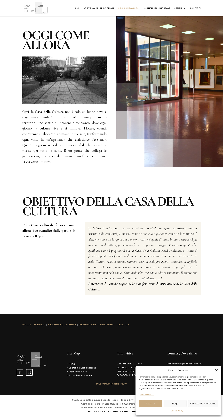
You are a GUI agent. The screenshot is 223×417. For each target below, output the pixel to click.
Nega (175, 403)
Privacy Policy (103, 383)
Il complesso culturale (156, 8)
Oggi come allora (128, 8)
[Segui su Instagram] (29, 372)
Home (77, 8)
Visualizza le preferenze (203, 403)
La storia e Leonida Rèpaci (99, 8)
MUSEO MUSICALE (87, 324)
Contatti (195, 8)
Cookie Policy (177, 410)
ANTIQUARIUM (107, 324)
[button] (216, 370)
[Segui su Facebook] (20, 372)
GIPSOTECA (71, 324)
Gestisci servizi (147, 394)
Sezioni (178, 8)
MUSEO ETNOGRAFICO (33, 324)
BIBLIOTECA (123, 324)
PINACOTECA (54, 324)
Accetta (150, 403)
